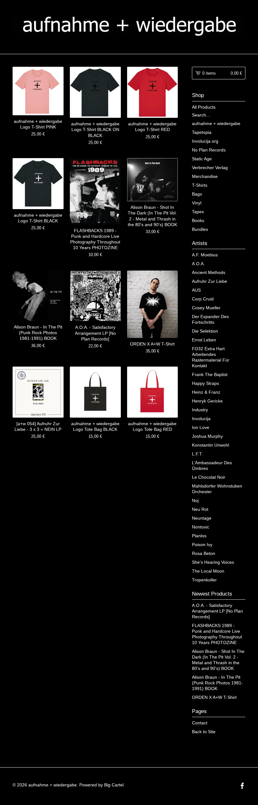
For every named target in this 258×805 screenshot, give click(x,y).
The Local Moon (208, 571)
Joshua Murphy (207, 436)
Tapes (198, 211)
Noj (195, 500)
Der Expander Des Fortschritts (210, 319)
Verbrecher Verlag (210, 167)
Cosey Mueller (206, 307)
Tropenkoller (204, 579)
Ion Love (200, 427)
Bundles (200, 229)
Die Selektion (205, 331)
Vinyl (196, 202)
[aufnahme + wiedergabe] (129, 26)
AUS (196, 290)
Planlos (199, 535)
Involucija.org (205, 141)
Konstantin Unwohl (210, 445)
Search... (201, 115)
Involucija (201, 418)
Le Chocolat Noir (208, 477)
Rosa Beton (203, 553)
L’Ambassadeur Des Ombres (212, 465)
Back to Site (204, 731)
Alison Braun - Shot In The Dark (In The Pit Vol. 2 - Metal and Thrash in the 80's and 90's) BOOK (218, 660)
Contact (199, 722)
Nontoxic (200, 526)
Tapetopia (201, 132)
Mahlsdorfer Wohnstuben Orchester (217, 488)
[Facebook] (242, 786)
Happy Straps (205, 383)
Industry (200, 409)
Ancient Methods (208, 272)
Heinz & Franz (206, 392)
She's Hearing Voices (213, 562)
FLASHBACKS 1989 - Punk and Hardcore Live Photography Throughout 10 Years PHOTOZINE (217, 634)
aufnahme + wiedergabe (216, 123)
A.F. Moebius (205, 254)
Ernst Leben (204, 339)
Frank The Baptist (209, 374)
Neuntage (201, 518)
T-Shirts (199, 185)
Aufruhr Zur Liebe (209, 281)
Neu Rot (200, 509)
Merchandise (205, 176)
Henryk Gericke (207, 400)
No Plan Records (209, 149)
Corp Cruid (203, 298)
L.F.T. (197, 453)
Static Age (202, 158)
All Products (204, 107)
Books (198, 220)
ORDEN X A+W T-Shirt (214, 697)
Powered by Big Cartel (101, 784)
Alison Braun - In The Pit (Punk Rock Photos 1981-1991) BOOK (217, 683)
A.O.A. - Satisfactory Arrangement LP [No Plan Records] (217, 611)
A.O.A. (198, 263)
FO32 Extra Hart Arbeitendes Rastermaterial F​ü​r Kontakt (210, 357)
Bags (197, 194)
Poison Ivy (202, 544)
